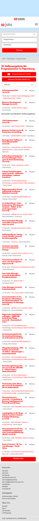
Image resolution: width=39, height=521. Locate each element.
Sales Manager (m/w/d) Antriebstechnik (12, 288)
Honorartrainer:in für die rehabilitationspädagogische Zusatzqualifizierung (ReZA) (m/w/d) (12, 431)
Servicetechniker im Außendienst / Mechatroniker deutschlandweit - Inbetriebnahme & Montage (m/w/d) (13, 300)
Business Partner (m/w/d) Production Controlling (12, 131)
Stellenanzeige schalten (10, 496)
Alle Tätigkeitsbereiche (9, 480)
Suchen (19, 50)
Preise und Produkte (9, 499)
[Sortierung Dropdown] (32, 85)
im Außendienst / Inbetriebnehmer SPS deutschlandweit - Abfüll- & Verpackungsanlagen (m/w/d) (12, 207)
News (4, 508)
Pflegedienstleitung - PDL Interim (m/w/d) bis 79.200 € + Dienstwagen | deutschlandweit (12, 351)
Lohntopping (6, 513)
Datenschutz (11, 518)
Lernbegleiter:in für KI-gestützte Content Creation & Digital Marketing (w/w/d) (12, 416)
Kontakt (4, 506)
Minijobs (5, 486)
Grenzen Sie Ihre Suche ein (19, 79)
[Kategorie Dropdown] (34, 34)
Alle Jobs (5, 471)
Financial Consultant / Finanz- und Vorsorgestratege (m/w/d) (12, 261)
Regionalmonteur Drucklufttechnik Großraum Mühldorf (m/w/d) (12, 191)
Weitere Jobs (18, 458)
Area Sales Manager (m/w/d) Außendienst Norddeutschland (11, 275)
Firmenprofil (6, 489)
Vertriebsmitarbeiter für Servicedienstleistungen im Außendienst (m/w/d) (12, 336)
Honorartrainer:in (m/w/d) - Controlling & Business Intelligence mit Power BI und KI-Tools (12, 400)
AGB (3, 518)
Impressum (22, 518)
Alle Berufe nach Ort (9, 477)
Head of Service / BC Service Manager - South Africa (12, 446)
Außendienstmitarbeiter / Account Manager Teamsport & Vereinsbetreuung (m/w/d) (12, 159)
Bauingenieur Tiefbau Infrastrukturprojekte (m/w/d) (12, 142)
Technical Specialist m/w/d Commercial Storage (10, 248)
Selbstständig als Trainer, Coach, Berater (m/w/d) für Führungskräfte (12, 236)
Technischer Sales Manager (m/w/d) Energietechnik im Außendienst (12, 385)
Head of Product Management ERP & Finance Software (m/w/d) (12, 222)
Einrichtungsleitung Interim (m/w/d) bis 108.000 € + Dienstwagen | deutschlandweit (12, 368)
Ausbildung (6, 484)
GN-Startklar (6, 511)
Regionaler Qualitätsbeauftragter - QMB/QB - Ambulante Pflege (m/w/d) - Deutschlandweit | (12, 318)
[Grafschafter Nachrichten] (19, 19)
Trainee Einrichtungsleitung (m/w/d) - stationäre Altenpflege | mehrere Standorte (12, 174)
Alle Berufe (5, 475)
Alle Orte (5, 473)
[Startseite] (19, 25)
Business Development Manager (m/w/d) (11, 103)
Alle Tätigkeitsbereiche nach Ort (13, 482)
